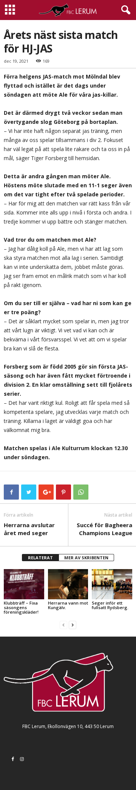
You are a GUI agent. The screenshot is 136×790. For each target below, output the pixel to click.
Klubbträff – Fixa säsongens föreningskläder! (21, 607)
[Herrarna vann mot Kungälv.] (68, 584)
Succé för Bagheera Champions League (104, 529)
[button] (124, 10)
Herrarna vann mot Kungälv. (68, 605)
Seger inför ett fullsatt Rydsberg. (110, 605)
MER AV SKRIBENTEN (86, 557)
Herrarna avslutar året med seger (29, 529)
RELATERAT (40, 557)
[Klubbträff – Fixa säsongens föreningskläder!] (24, 584)
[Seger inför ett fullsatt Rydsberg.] (112, 584)
